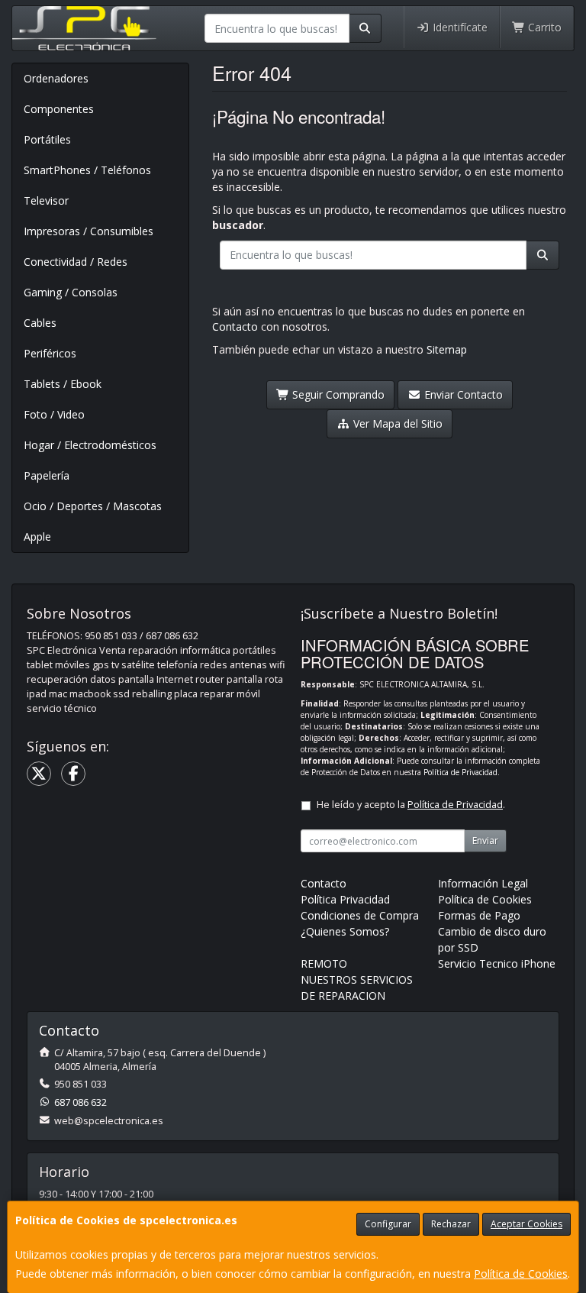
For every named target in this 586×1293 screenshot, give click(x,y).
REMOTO (324, 963)
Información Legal (483, 883)
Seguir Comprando (337, 394)
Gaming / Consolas (71, 292)
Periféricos (50, 353)
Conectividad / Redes (75, 261)
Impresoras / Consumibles (88, 231)
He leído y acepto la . (411, 804)
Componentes (59, 109)
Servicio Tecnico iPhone (496, 963)
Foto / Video (54, 414)
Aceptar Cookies (526, 1223)
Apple (37, 536)
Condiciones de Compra (360, 915)
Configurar (388, 1223)
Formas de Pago (479, 915)
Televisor (46, 200)
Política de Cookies (521, 1273)
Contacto (235, 326)
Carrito (543, 27)
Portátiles (47, 139)
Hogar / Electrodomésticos (90, 445)
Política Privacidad (345, 899)
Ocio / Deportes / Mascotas (93, 506)
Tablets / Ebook (62, 384)
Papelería (46, 475)
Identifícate (459, 27)
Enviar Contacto (462, 394)
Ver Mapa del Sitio (396, 423)
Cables (40, 322)
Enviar (485, 840)
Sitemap (447, 349)
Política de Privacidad (460, 772)
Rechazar (451, 1223)
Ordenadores (56, 78)
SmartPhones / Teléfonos (87, 170)
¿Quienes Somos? (345, 931)
